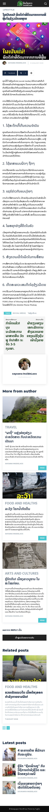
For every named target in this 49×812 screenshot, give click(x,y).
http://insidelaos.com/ (24, 377)
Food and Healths (21, 503)
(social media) (19, 313)
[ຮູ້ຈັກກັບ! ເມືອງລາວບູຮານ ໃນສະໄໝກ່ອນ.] (24, 556)
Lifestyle (8, 10)
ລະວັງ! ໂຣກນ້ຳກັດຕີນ (17, 509)
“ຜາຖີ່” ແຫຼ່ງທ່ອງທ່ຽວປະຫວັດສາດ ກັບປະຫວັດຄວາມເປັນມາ (23, 437)
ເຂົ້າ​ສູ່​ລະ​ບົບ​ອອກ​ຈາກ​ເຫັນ (24, 637)
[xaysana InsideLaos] (5, 63)
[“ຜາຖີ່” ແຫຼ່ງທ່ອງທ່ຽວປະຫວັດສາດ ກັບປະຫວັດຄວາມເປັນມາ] (24, 409)
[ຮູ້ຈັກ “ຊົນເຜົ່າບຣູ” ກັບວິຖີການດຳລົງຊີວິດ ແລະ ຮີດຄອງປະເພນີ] (9, 769)
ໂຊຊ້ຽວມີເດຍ (32, 313)
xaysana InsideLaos (17, 63)
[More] (31, 73)
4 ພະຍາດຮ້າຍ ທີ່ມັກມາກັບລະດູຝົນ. (31, 752)
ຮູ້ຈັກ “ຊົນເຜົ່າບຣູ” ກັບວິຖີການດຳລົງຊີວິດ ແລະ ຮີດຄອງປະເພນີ (31, 769)
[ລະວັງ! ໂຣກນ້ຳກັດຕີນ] (24, 485)
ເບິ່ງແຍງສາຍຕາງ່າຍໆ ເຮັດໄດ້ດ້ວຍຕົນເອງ (30, 785)
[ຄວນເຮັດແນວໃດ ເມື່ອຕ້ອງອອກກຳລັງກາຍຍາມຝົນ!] (24, 668)
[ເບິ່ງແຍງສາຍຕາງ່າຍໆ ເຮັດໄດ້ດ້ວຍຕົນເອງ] (9, 787)
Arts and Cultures (21, 573)
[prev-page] (4, 728)
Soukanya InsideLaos (27, 758)
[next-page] (8, 728)
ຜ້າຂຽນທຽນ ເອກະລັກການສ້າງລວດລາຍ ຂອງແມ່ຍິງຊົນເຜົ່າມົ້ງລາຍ (35, 331)
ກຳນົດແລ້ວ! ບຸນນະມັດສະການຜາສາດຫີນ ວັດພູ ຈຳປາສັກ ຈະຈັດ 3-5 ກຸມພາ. (15, 335)
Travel (11, 427)
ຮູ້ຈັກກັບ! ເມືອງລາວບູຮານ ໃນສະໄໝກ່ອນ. (22, 581)
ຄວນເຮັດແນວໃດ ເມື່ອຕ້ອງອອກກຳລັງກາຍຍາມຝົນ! (24, 694)
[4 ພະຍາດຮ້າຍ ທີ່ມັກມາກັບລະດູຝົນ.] (9, 754)
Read (42, 468)
